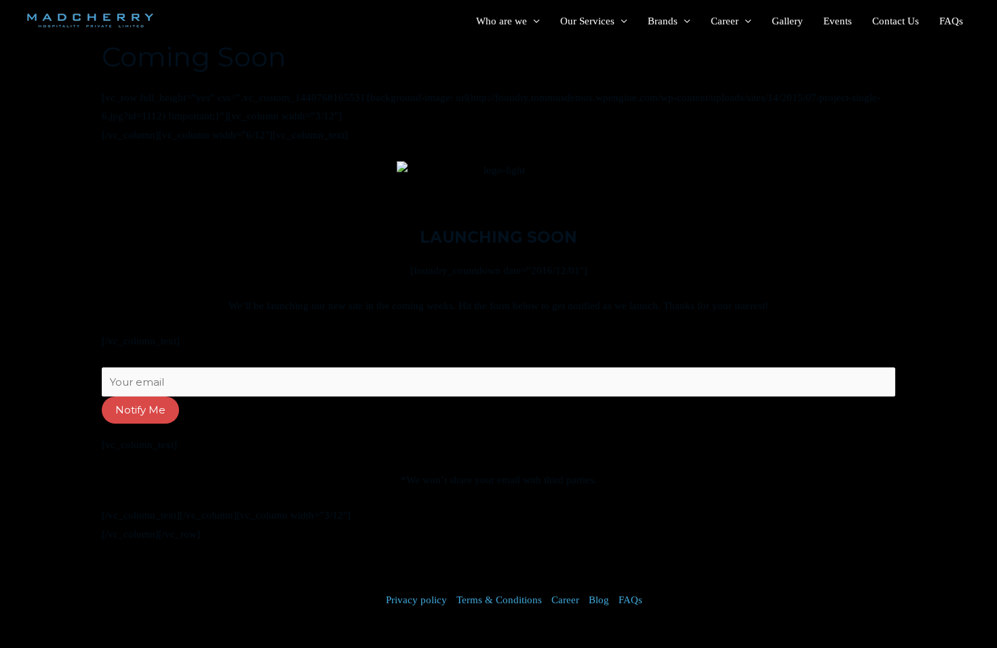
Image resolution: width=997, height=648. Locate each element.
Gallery (787, 21)
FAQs (951, 21)
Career (725, 21)
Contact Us (895, 21)
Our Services (587, 21)
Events (837, 21)
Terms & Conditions (499, 599)
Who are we (501, 21)
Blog (599, 599)
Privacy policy (416, 599)
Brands (663, 21)
